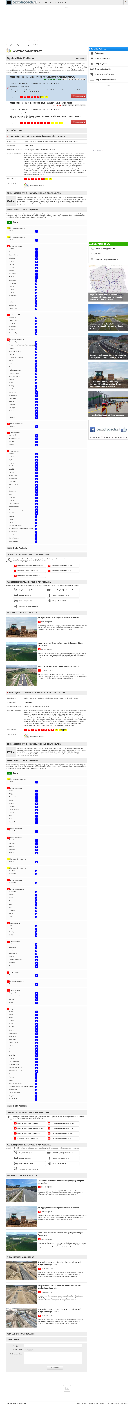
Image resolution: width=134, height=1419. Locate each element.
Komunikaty (124, 1403)
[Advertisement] (67, 24)
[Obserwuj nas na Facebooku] (108, 439)
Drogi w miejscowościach (105, 79)
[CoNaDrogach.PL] (24, 4)
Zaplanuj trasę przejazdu (104, 248)
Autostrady (99, 53)
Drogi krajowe (100, 63)
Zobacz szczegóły (79, 96)
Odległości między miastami (106, 259)
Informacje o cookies (102, 1403)
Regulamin (91, 1403)
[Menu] (9, 2)
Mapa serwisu (115, 1403)
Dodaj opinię (55, 1368)
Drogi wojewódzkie (102, 69)
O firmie (77, 1403)
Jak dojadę (98, 254)
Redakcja (84, 1403)
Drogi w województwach (104, 74)
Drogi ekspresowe (102, 58)
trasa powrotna (81, 59)
